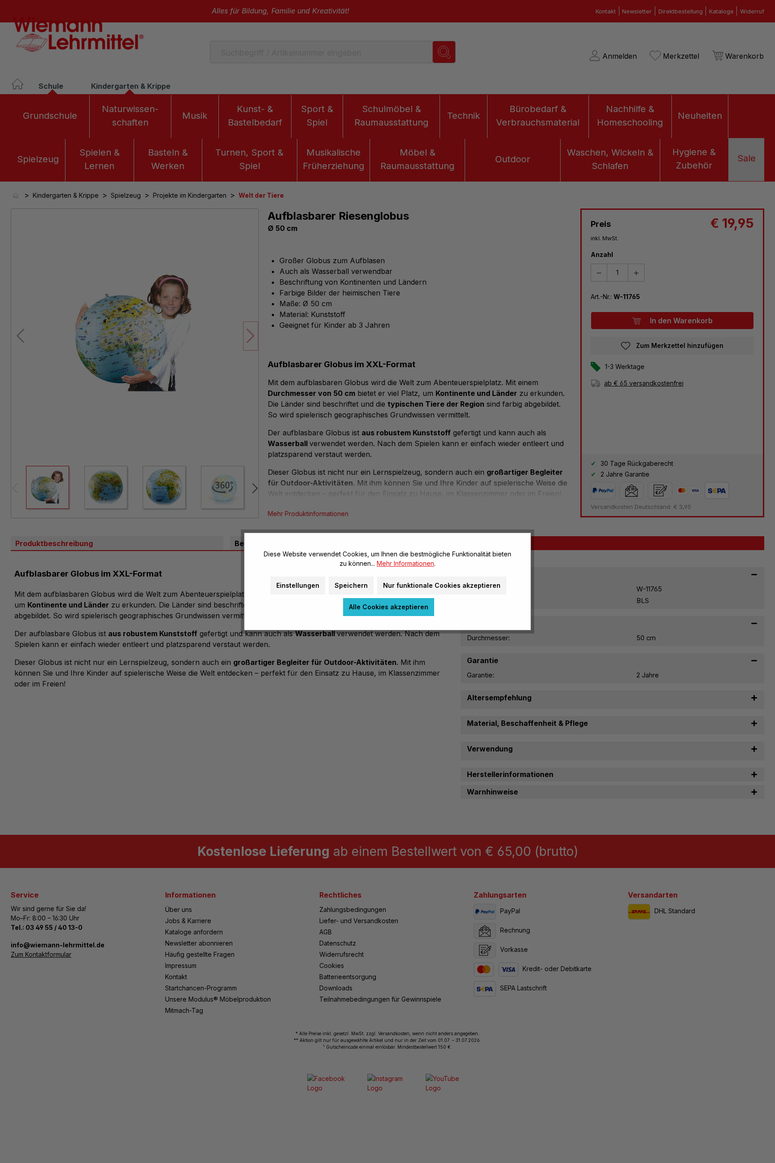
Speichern (351, 585)
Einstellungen (297, 585)
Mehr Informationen (405, 563)
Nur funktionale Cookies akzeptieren (442, 585)
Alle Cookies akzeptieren (388, 607)
